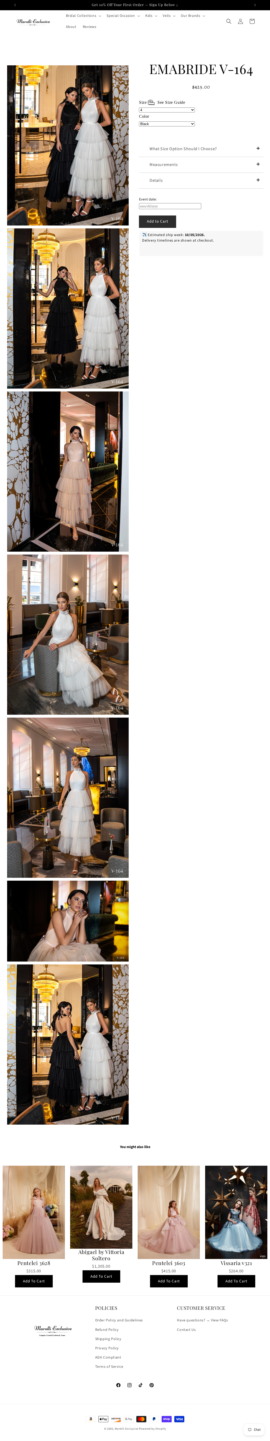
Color (144, 116)
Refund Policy (107, 1329)
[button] (83, 15)
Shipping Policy (108, 1339)
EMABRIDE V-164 (201, 69)
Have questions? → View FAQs (202, 1320)
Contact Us (186, 1329)
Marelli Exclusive (126, 1429)
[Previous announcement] (15, 5)
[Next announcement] (255, 5)
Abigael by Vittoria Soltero (101, 1255)
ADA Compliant (108, 1357)
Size (162, 102)
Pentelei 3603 (168, 1263)
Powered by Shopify (152, 1429)
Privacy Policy (107, 1348)
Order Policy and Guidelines (119, 1320)
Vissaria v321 (236, 1263)
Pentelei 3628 (33, 1263)
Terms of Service (109, 1366)
